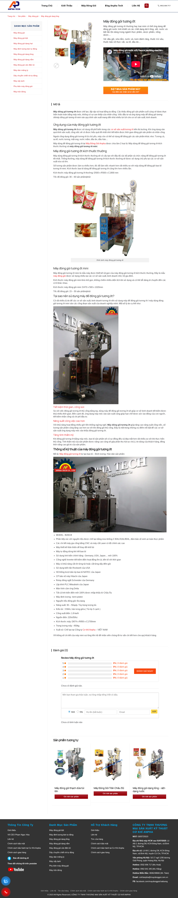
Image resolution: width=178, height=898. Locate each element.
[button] (56, 65)
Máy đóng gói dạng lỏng (50, 16)
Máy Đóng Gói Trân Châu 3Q (109, 788)
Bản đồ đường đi (21, 858)
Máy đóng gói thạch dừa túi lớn (69, 789)
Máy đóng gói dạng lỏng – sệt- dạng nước (149, 789)
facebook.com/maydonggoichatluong (152, 881)
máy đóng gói (59, 276)
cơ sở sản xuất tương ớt (122, 129)
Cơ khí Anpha (89, 630)
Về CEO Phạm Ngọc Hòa (18, 835)
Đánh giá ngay (145, 671)
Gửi (154, 711)
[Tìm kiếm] (147, 6)
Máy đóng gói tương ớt (70, 454)
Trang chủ (11, 16)
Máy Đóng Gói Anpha (96, 143)
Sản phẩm (22, 16)
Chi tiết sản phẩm (71, 797)
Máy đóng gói (33, 16)
